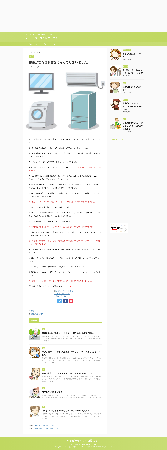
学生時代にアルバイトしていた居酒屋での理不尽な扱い (133, 106)
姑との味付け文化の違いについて (48, 428)
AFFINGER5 (109, 447)
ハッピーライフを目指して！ (41, 38)
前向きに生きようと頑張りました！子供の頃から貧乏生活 (65, 410)
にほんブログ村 (60, 296)
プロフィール (32, 44)
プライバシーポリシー (50, 44)
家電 (32, 314)
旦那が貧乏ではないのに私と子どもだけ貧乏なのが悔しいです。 (68, 373)
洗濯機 (37, 314)
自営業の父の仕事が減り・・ (54, 392)
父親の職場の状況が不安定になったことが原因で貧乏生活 (133, 126)
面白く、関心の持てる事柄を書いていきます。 (83, 444)
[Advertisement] (68, 16)
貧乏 (32, 311)
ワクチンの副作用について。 (46, 425)
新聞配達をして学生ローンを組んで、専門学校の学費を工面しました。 (71, 333)
